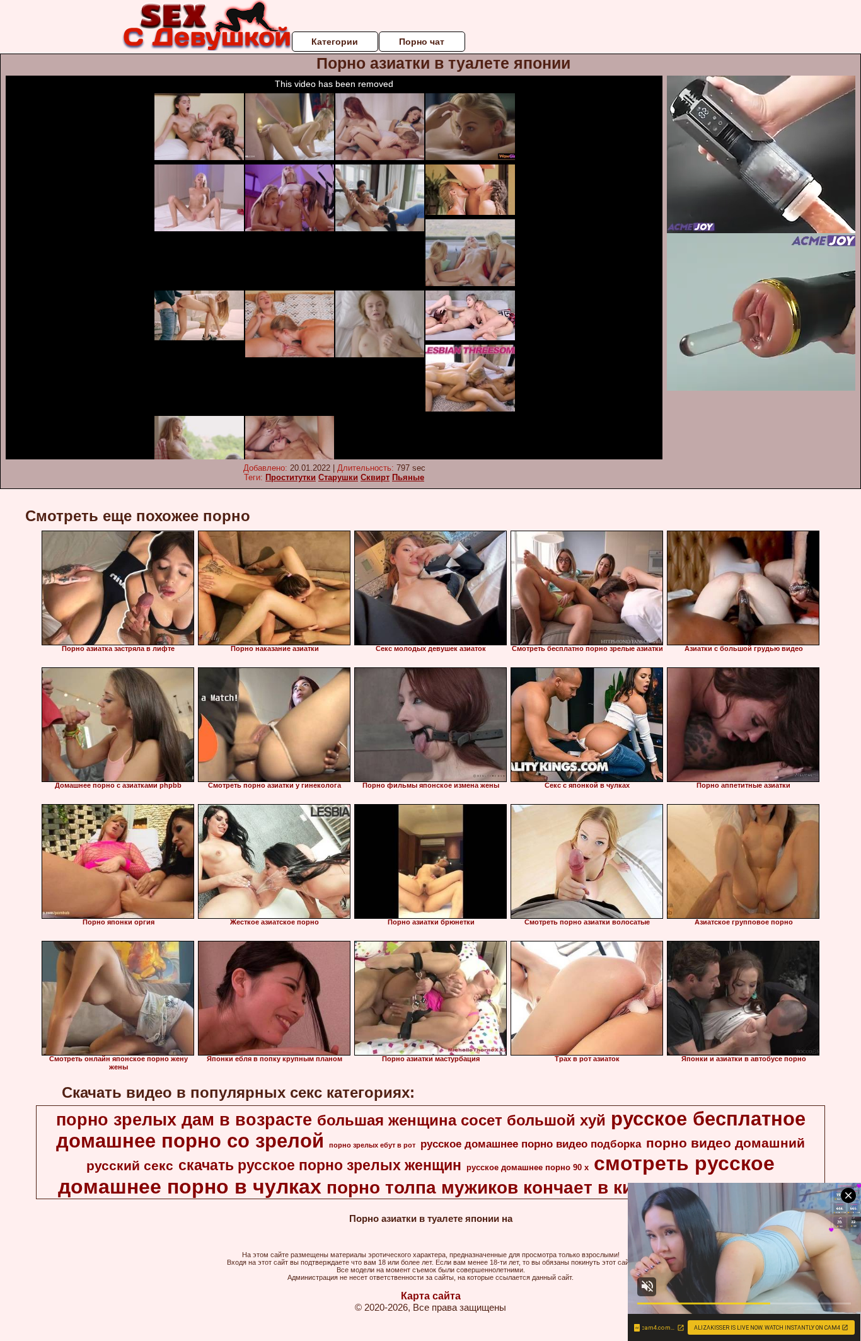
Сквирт (375, 477)
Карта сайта (431, 1296)
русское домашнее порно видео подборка (530, 1143)
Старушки (338, 477)
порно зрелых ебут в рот (372, 1145)
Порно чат (421, 42)
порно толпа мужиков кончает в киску (494, 1187)
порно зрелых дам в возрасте (184, 1119)
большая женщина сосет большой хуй (461, 1120)
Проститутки (290, 477)
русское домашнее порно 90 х (527, 1167)
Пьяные (408, 477)
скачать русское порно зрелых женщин (319, 1165)
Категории (334, 42)
